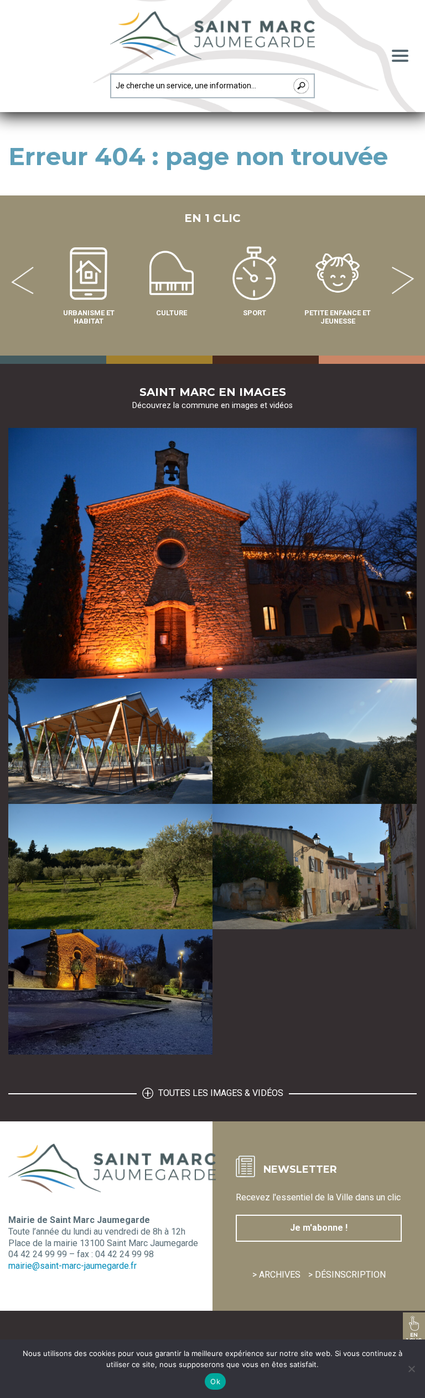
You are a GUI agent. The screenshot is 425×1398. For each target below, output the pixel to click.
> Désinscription (347, 1274)
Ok (215, 1381)
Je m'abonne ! (319, 1227)
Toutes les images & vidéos (219, 1093)
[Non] (411, 1368)
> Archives (276, 1274)
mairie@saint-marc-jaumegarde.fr (72, 1266)
